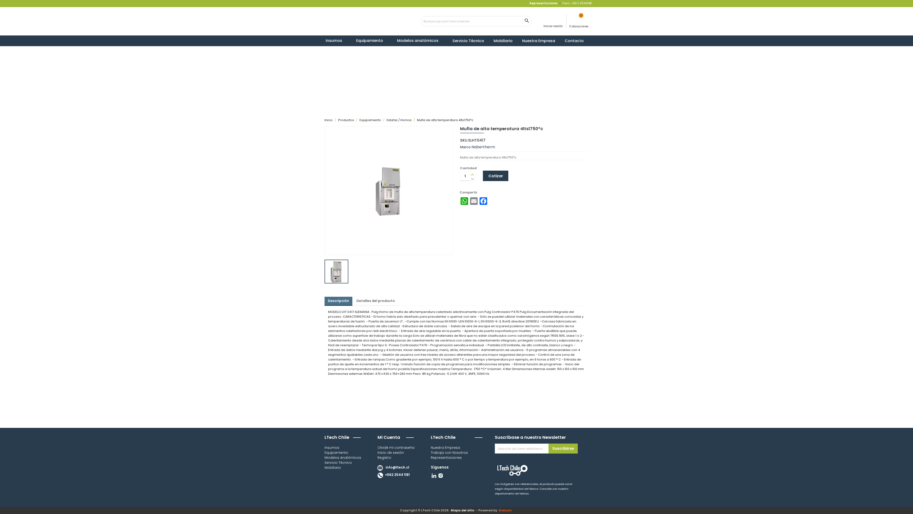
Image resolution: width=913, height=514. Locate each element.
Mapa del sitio (462, 510)
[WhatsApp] (464, 201)
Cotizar (495, 176)
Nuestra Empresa (445, 447)
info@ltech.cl (397, 467)
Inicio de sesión (391, 452)
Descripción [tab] (338, 300)
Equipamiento (336, 452)
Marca (465, 147)
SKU (463, 140)
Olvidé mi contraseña (396, 447)
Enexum (506, 510)
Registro (384, 457)
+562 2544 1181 (397, 474)
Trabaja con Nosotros (449, 452)
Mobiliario (333, 467)
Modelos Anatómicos (343, 457)
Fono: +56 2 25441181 (577, 3)
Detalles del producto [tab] (375, 300)
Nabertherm (483, 147)
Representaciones (446, 457)
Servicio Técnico (338, 462)
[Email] (474, 201)
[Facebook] (483, 201)
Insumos (332, 447)
